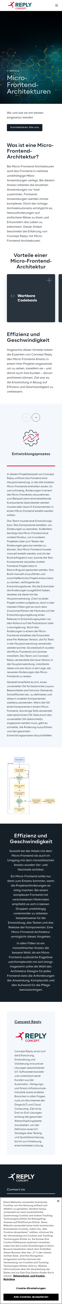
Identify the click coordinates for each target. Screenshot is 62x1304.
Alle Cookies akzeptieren (31, 1297)
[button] (24, 127)
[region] (31, 1250)
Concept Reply (28, 1022)
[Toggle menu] (56, 5)
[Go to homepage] (23, 5)
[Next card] (36, 417)
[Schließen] (58, 1201)
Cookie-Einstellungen (31, 1288)
